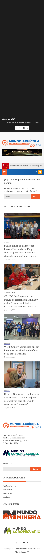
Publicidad (20, 122)
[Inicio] (4, 171)
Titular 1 (7, 390)
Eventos (6, 242)
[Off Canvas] (3, 2)
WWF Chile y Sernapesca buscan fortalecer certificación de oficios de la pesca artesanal (21, 350)
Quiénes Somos (11, 122)
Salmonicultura (9, 292)
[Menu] (10, 172)
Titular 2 (7, 343)
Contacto (36, 122)
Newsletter (28, 122)
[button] (10, 172)
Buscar (7, 463)
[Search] (36, 172)
